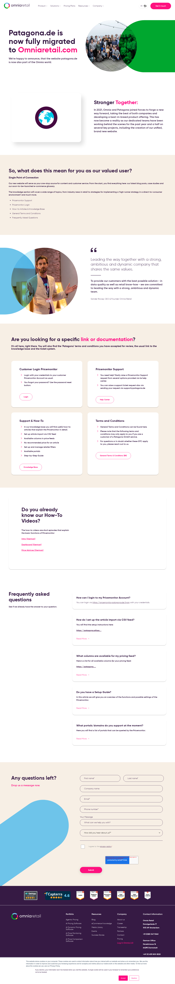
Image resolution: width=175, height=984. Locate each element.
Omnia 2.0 (128, 943)
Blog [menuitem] (93, 920)
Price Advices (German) (32, 550)
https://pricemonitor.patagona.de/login (111, 602)
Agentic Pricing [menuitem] (72, 920)
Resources (83, 6)
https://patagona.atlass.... (88, 630)
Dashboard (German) (32, 544)
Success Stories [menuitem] (98, 935)
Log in (120, 943)
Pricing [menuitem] (120, 939)
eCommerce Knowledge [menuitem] (102, 923)
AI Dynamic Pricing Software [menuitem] (73, 928)
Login (26, 397)
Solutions (54, 6)
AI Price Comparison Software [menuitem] (74, 940)
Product (41, 6)
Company (97, 6)
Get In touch (161, 6)
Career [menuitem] (120, 923)
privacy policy (106, 846)
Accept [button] (123, 978)
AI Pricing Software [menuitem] (73, 923)
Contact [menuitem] (120, 935)
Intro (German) (28, 538)
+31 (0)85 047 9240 (150, 934)
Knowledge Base (31, 467)
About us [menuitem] (121, 920)
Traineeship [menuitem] (122, 927)
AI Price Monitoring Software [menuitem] (73, 934)
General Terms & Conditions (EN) (113, 455)
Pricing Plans (69, 6)
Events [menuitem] (94, 931)
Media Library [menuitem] (97, 927)
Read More (82, 638)
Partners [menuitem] (120, 931)
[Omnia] (16, 6)
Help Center (105, 399)
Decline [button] (134, 978)
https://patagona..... (86, 666)
